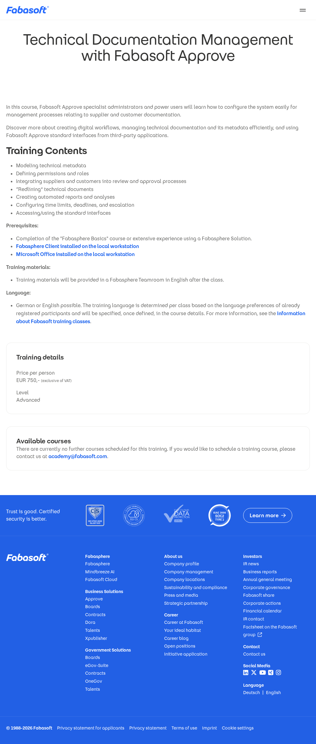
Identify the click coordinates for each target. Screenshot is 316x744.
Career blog (176, 638)
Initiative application (185, 654)
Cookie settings (238, 728)
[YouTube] (262, 673)
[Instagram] (278, 673)
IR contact (253, 619)
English (273, 692)
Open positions (179, 646)
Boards (92, 606)
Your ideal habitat (182, 630)
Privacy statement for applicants (90, 728)
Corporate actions (262, 603)
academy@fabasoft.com (77, 456)
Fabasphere (97, 564)
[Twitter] (254, 673)
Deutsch (251, 692)
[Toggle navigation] (302, 10)
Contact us (254, 654)
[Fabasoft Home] (30, 10)
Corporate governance (266, 587)
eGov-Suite (96, 665)
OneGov (93, 681)
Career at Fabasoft (183, 622)
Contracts (95, 614)
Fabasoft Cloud (101, 579)
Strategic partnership (186, 603)
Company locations (184, 579)
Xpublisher (96, 638)
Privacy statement (148, 728)
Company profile (181, 564)
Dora (90, 622)
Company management (188, 572)
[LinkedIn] (245, 673)
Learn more (264, 515)
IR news (251, 564)
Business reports (260, 572)
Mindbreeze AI (99, 572)
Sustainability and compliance (195, 587)
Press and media (181, 595)
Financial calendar (262, 611)
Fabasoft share (258, 595)
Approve (94, 599)
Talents (92, 630)
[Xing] (270, 673)
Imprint (209, 728)
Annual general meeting (267, 579)
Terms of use (184, 728)
